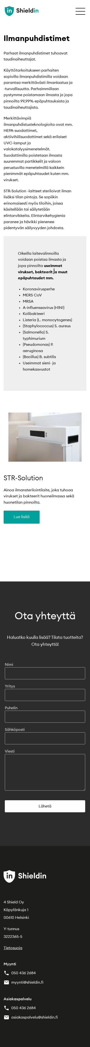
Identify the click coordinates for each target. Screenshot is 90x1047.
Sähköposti (15, 730)
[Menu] (80, 11)
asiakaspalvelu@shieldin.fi (34, 1017)
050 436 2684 (23, 973)
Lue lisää (22, 517)
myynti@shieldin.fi (27, 982)
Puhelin (11, 708)
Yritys (10, 686)
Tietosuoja (13, 948)
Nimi (9, 665)
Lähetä (45, 806)
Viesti (10, 751)
